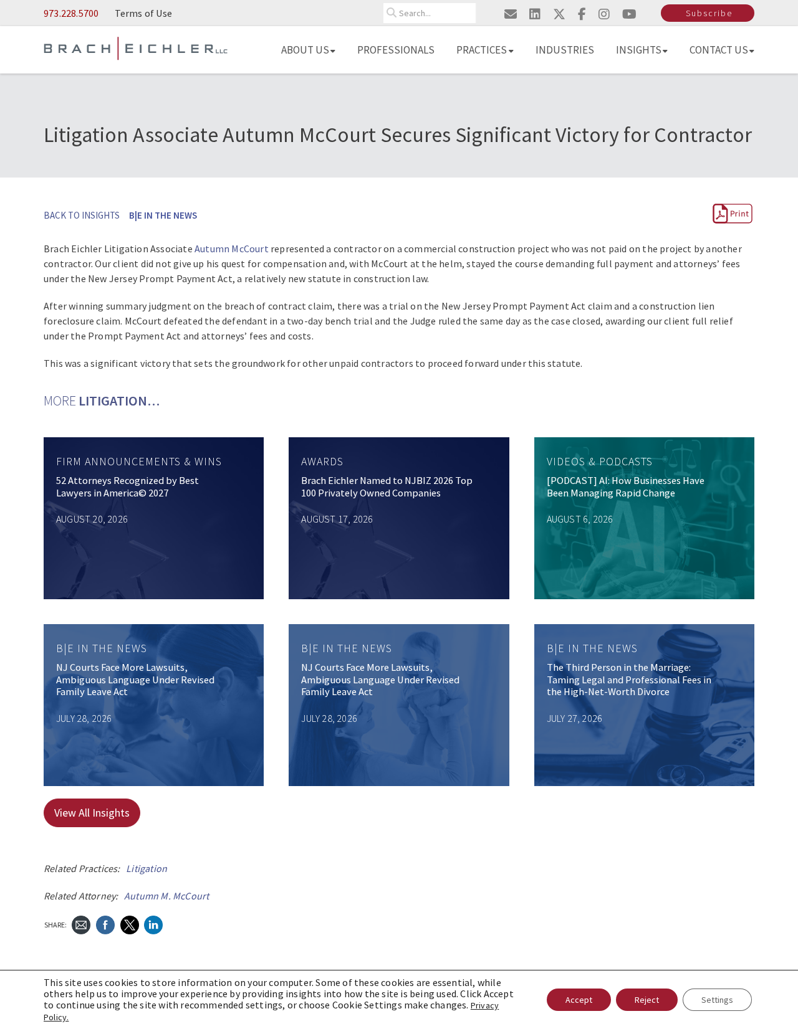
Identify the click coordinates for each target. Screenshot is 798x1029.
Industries (565, 50)
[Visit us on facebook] (582, 14)
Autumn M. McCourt (166, 895)
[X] (129, 923)
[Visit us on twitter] (559, 14)
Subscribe (709, 13)
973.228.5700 (71, 13)
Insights (638, 50)
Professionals (396, 50)
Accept (578, 999)
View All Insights (92, 812)
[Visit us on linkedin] (535, 14)
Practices (481, 50)
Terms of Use (143, 13)
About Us (305, 50)
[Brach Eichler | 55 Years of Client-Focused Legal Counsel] (136, 48)
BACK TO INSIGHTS (82, 215)
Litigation (146, 868)
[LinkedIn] (153, 923)
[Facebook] (105, 923)
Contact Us (719, 50)
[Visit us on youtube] (629, 14)
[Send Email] (81, 923)
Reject (647, 999)
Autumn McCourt (232, 248)
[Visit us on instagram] (604, 14)
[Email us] (510, 14)
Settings (717, 999)
